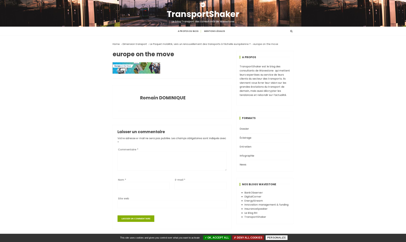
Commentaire (128, 149)
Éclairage (245, 138)
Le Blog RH (250, 213)
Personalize (276, 237)
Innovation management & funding (266, 205)
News (243, 164)
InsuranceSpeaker (256, 209)
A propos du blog (188, 31)
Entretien (245, 146)
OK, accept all (218, 237)
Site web (123, 198)
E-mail (180, 180)
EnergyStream (253, 201)
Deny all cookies (249, 237)
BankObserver (253, 192)
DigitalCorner (252, 196)
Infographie (247, 156)
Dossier (244, 129)
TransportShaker (203, 14)
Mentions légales (214, 31)
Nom (122, 180)
